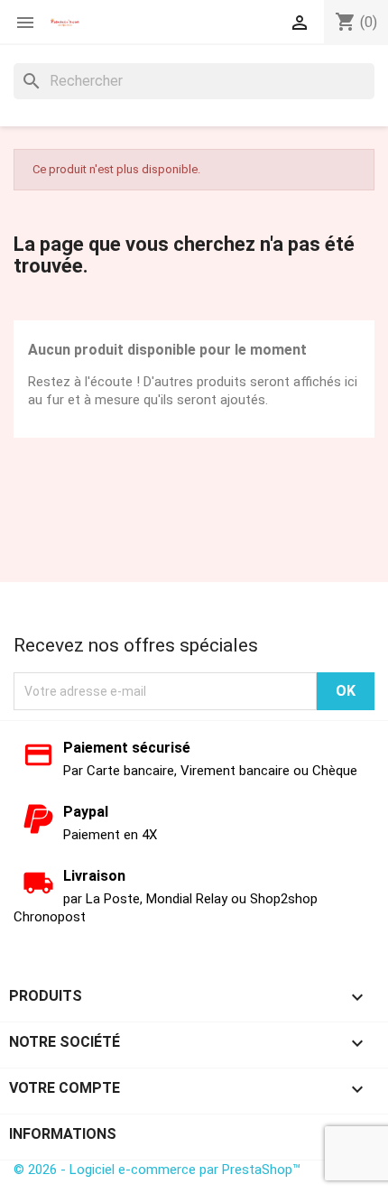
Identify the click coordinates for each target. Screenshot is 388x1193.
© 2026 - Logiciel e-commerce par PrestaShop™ (157, 1169)
